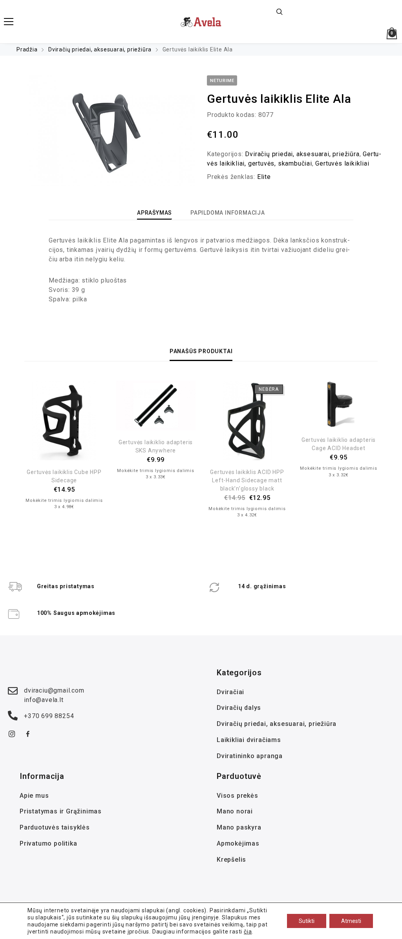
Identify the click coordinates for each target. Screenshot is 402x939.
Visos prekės (237, 795)
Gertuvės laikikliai (342, 163)
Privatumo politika (48, 843)
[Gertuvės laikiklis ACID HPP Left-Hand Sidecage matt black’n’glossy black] (247, 420)
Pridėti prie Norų (64, 452)
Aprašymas (154, 213)
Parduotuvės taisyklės (55, 827)
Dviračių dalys (239, 707)
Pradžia (27, 49)
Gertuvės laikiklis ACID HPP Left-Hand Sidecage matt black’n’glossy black (247, 480)
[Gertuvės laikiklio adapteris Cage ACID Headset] (338, 404)
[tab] (154, 213)
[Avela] (201, 21)
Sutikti (306, 921)
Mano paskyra (239, 827)
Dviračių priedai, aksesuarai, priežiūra (100, 49)
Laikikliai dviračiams (249, 740)
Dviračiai (230, 692)
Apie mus (34, 795)
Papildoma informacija (227, 213)
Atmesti (351, 921)
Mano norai (235, 811)
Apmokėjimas (238, 843)
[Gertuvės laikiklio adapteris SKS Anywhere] (156, 405)
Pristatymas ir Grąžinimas (61, 811)
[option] (106, 130)
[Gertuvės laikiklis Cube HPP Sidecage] (64, 420)
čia (248, 931)
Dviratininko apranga (250, 756)
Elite (264, 177)
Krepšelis (231, 859)
